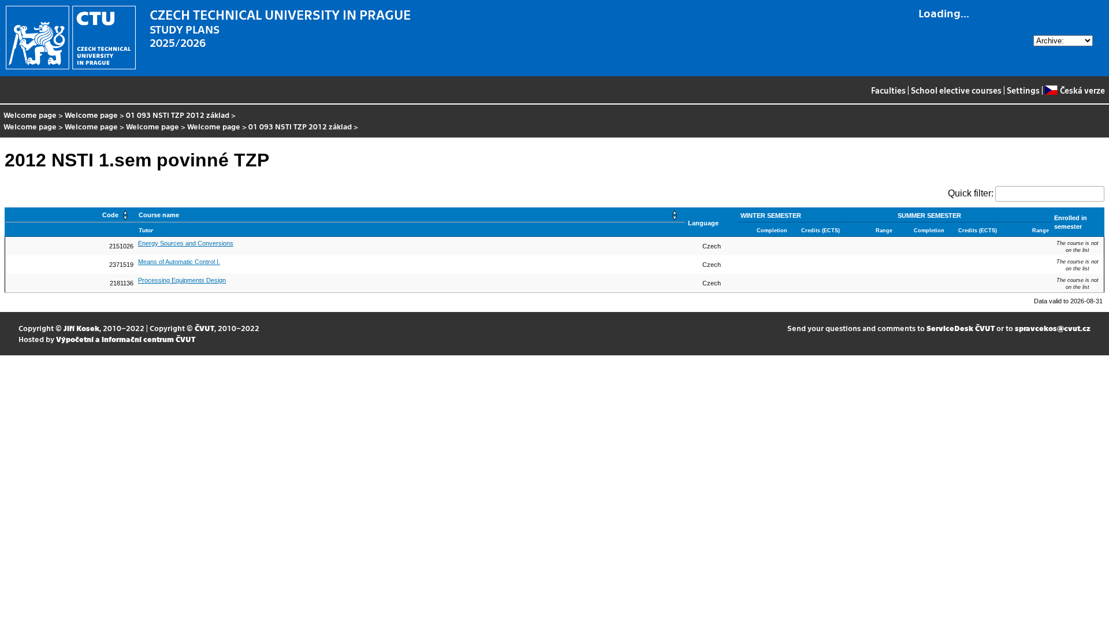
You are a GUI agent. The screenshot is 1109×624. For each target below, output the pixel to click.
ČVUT (204, 328)
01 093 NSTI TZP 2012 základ (177, 114)
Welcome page (30, 114)
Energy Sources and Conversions (185, 243)
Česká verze (1082, 90)
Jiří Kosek (81, 328)
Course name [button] (159, 214)
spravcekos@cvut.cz (1053, 328)
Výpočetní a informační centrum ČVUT (125, 339)
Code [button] (110, 214)
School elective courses (956, 90)
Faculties (888, 90)
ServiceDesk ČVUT (960, 328)
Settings (1023, 90)
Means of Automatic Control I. (179, 261)
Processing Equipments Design (182, 280)
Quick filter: (970, 193)
